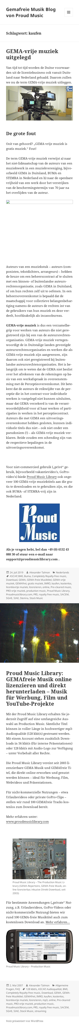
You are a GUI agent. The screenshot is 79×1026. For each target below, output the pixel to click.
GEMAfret (21, 583)
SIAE (16, 598)
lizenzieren (35, 587)
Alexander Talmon (39, 572)
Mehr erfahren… (58, 922)
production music (36, 590)
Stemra (24, 598)
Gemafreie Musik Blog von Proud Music (31, 12)
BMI (20, 576)
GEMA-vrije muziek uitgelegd (32, 54)
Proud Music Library (42, 477)
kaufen (55, 583)
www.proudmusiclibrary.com (27, 821)
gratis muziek (35, 583)
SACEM (64, 594)
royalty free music (49, 594)
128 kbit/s (31, 989)
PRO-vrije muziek (15, 590)
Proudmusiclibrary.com (19, 594)
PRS (35, 594)
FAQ (17, 989)
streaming (40, 1011)
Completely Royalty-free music (49, 576)
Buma (27, 576)
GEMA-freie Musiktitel (39, 579)
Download (11, 579)
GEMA (22, 579)
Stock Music (36, 598)
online (46, 587)
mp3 (45, 1000)
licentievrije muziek (17, 587)
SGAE (9, 598)
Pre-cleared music (61, 587)
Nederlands (62, 572)
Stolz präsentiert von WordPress (24, 1021)
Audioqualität (54, 989)
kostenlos (66, 583)
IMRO (47, 583)
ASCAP (13, 576)
